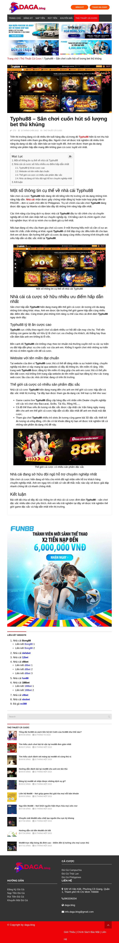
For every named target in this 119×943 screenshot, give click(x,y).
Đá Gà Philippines (71, 877)
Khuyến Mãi (66, 18)
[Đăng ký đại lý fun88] (33, 31)
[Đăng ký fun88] (59, 574)
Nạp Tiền (40, 18)
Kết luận (18, 182)
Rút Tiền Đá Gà (15, 896)
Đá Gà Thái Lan (70, 873)
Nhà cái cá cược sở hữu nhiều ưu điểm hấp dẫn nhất (41, 164)
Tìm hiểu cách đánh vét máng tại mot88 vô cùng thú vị (45, 756)
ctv (14, 130)
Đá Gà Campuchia (72, 870)
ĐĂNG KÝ (79, 7)
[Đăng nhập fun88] (86, 48)
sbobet (26, 699)
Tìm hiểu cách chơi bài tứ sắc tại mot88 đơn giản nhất (45, 744)
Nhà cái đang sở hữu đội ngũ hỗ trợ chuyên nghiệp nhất (45, 178)
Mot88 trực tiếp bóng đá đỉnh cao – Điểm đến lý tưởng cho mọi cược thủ (54, 843)
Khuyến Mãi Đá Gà (17, 900)
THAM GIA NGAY (99, 7)
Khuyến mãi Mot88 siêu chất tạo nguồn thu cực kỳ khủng (46, 818)
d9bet (27, 665)
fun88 (25, 678)
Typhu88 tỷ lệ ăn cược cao (32, 168)
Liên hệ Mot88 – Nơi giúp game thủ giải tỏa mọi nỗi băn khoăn (49, 793)
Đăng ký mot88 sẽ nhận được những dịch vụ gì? (42, 781)
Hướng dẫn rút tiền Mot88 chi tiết (35, 830)
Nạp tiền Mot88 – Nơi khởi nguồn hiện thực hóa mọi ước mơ (48, 806)
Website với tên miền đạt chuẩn (34, 171)
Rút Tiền (52, 18)
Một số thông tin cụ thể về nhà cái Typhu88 (36, 160)
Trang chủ (15, 18)
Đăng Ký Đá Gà (15, 889)
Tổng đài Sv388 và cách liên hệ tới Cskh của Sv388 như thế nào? (50, 732)
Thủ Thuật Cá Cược (86, 18)
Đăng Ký (28, 18)
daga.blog (29, 924)
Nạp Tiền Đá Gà (16, 893)
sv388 (23, 703)
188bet (28, 686)
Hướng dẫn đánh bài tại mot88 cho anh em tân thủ (43, 769)
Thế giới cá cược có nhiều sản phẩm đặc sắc (40, 175)
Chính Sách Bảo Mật (88, 932)
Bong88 (29, 644)
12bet (25, 657)
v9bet (25, 695)
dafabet (26, 653)
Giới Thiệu (69, 932)
